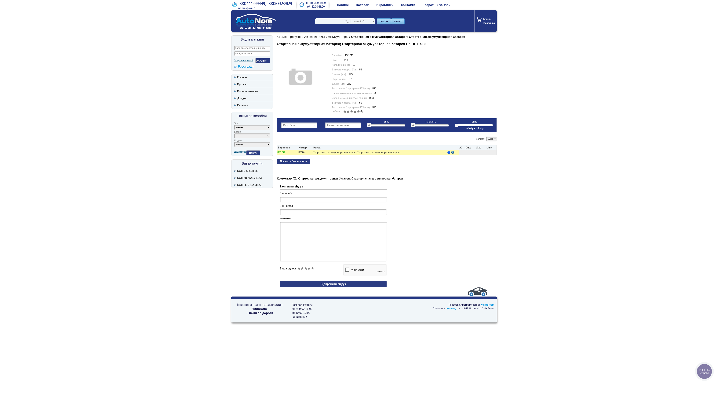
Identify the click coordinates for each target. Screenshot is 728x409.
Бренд (237, 132)
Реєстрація (246, 66)
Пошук (253, 152)
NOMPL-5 (249, 184)
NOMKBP (249, 177)
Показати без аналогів (293, 161)
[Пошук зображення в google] (452, 152)
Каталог (362, 5)
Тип (236, 123)
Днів (386, 121)
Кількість (430, 121)
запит (398, 21)
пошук (384, 21)
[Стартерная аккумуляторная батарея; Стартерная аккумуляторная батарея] (300, 76)
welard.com (487, 304)
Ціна (474, 121)
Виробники (384, 5)
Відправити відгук (333, 284)
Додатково (240, 151)
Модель (238, 140)
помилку (451, 308)
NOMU (248, 170)
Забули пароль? (243, 60)
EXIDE (281, 152)
